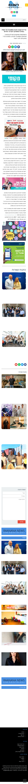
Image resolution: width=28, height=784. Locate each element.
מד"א (23, 760)
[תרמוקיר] (15, 128)
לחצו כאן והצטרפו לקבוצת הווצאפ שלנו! (14, 49)
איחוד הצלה (21, 761)
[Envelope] (12, 12)
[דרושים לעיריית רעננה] (14, 230)
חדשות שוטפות (21, 745)
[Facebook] (17, 12)
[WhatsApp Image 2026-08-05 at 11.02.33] (14, 183)
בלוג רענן (22, 750)
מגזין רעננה (21, 747)
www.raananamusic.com (11, 215)
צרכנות (22, 748)
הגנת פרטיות (21, 733)
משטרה (22, 758)
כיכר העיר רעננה (20, 744)
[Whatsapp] (14, 12)
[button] (26, 5)
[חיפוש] (3, 19)
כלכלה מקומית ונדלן (20, 751)
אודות (23, 732)
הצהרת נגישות (21, 736)
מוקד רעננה (21, 757)
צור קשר (22, 735)
